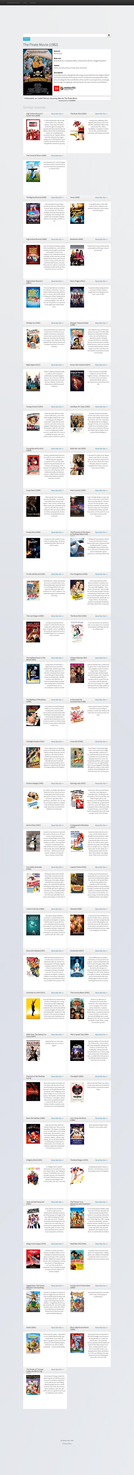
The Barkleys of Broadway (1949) (36, 700)
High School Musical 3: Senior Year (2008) (34, 114)
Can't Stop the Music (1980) (78, 1119)
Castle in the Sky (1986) (35, 909)
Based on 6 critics (68, 89)
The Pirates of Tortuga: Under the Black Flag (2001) (34, 1371)
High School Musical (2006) (36, 239)
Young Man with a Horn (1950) (34, 449)
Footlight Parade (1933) (35, 741)
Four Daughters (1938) (78, 574)
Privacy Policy (67, 1444)
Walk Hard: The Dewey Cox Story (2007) (36, 1035)
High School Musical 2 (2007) (34, 282)
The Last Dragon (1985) (35, 616)
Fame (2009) (75, 197)
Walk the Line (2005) (78, 448)
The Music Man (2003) (78, 113)
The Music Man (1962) (78, 616)
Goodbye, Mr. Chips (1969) (80, 406)
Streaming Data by (63, 100)
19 (56, 88)
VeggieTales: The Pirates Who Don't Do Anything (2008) (35, 1287)
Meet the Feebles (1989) (35, 1118)
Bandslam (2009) (76, 239)
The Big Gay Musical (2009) (36, 197)
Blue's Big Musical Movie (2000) (79, 1328)
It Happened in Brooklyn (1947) (79, 826)
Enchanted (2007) (77, 951)
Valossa (64, 1440)
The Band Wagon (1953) (79, 1160)
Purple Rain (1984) (33, 532)
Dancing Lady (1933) (78, 783)
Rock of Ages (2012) (77, 281)
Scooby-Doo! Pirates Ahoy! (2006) (80, 1286)
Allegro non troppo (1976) (36, 1244)
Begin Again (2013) (33, 365)
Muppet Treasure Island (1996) (79, 324)
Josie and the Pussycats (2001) (35, 1203)
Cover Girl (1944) (76, 741)
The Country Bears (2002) (80, 992)
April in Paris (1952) (33, 825)
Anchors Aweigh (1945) (34, 783)
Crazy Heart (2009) (33, 490)
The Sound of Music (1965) (36, 155)
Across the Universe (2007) (80, 365)
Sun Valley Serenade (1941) (34, 868)
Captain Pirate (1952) (78, 867)
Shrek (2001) (31, 1327)
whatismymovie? (13, 2)
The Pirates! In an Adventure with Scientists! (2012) (80, 1204)
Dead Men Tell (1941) (78, 1244)
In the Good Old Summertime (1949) (78, 700)
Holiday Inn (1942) (33, 323)
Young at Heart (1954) (34, 406)
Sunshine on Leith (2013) (35, 992)
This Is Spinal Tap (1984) (79, 1034)
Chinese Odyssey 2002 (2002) (78, 659)
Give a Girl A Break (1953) (35, 951)
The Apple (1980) (76, 1076)
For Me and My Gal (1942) (35, 574)
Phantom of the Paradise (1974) (35, 1077)
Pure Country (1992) (78, 490)
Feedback (33, 3)
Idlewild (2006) (76, 909)
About (25, 3)
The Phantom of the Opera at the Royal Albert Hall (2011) (80, 534)
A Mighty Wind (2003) (34, 1160)
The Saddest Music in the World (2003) (35, 659)
